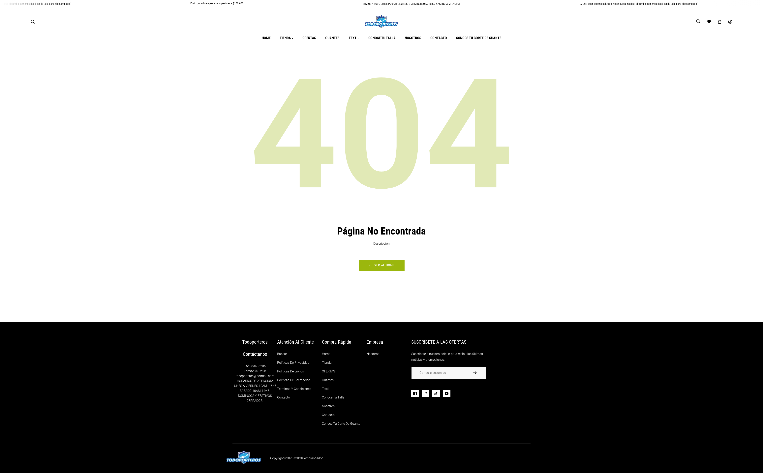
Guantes (328, 380)
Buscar (282, 354)
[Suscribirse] (475, 373)
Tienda (327, 362)
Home (326, 354)
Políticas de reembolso (293, 380)
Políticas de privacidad (293, 362)
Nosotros (328, 406)
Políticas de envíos (290, 371)
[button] (33, 21)
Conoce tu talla (333, 397)
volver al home (382, 265)
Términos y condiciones (294, 389)
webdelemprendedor (308, 458)
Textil (325, 389)
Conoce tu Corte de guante (341, 424)
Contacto (283, 397)
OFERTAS (328, 371)
